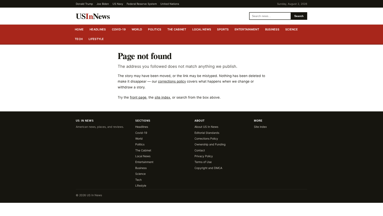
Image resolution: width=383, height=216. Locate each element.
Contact (199, 150)
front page (138, 97)
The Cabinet (143, 150)
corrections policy (172, 81)
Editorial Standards (206, 132)
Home (79, 29)
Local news (201, 29)
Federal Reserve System (142, 3)
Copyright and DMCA (208, 168)
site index (162, 97)
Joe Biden (103, 3)
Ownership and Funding (210, 144)
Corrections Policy (206, 138)
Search (299, 16)
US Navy (118, 3)
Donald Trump (84, 3)
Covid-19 (119, 29)
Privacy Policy (203, 156)
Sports (223, 29)
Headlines (98, 29)
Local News (142, 156)
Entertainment (247, 29)
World (137, 29)
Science (291, 29)
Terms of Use (203, 162)
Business (272, 29)
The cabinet (176, 29)
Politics (154, 29)
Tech (79, 39)
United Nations (169, 3)
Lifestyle (96, 39)
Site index (260, 126)
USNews (93, 16)
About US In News (206, 126)
